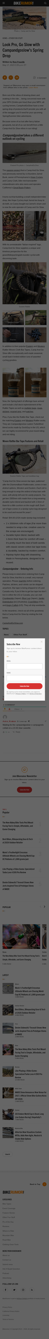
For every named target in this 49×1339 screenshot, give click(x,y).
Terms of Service (35, 694)
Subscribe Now (24, 686)
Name (9, 673)
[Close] (41, 641)
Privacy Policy (21, 694)
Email (9, 661)
